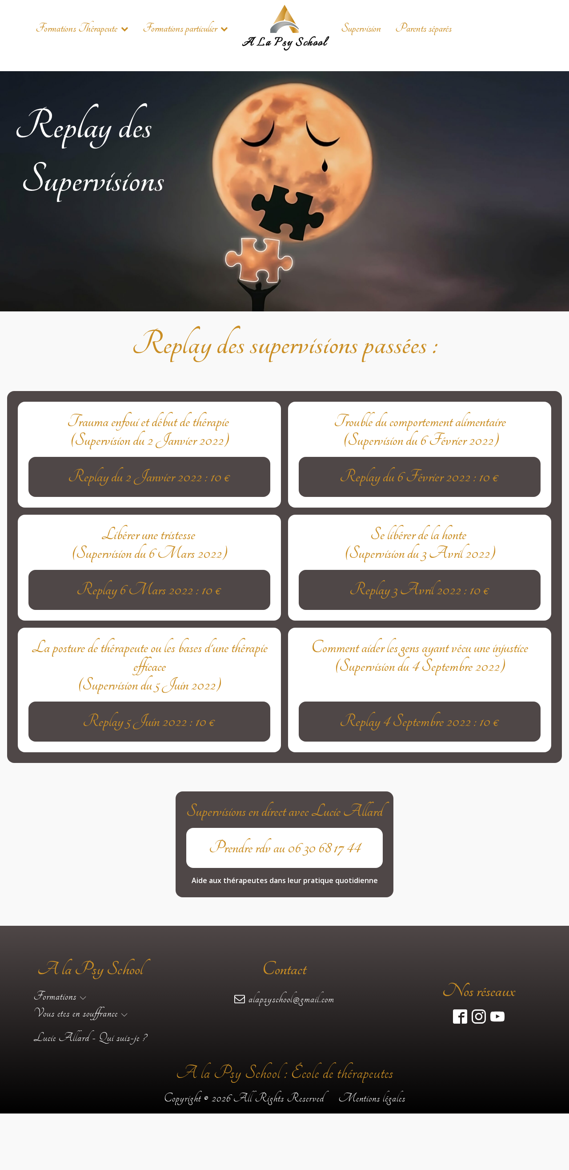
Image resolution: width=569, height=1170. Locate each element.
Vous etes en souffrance (75, 1013)
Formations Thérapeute (76, 28)
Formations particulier (180, 28)
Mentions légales (371, 1098)
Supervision (361, 28)
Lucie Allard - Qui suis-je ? (90, 1037)
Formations (54, 996)
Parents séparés (423, 28)
